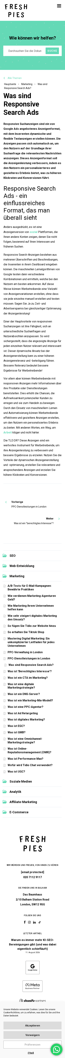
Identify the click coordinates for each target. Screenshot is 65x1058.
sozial (33, 232)
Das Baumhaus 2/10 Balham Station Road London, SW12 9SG (32, 899)
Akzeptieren (32, 1025)
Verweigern (32, 1035)
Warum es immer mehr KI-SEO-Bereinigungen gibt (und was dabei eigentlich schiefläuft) (32, 944)
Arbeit (7, 432)
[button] (59, 5)
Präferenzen (32, 1044)
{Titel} (31, 1053)
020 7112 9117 (32, 877)
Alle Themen (15, 78)
